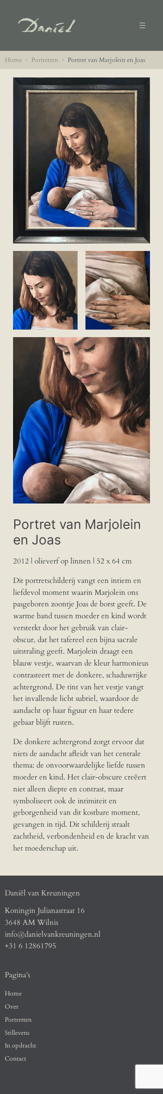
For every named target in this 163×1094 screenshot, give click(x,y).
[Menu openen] (142, 25)
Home (13, 60)
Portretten (44, 60)
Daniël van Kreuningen (42, 893)
